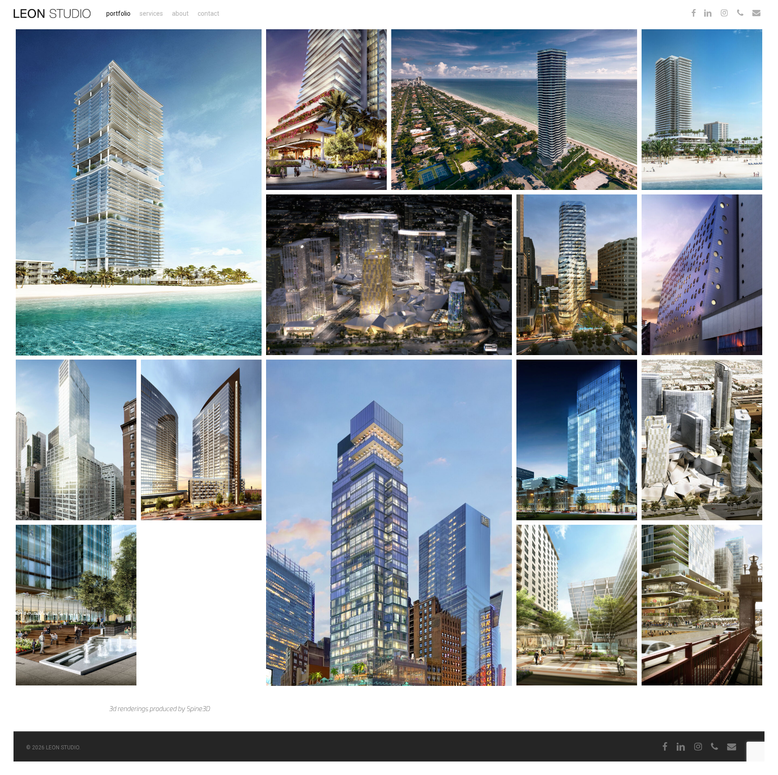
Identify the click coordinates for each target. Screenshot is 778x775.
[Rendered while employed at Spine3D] (702, 274)
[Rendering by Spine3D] (576, 274)
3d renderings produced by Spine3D (159, 709)
